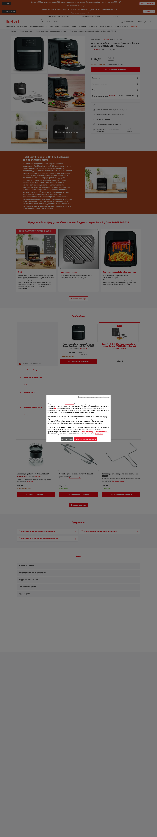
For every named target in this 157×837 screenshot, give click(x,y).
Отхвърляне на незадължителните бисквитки (93, 397)
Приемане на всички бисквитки (85, 439)
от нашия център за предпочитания (94, 431)
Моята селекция (67, 439)
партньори (69, 404)
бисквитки (99, 434)
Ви (55, 408)
